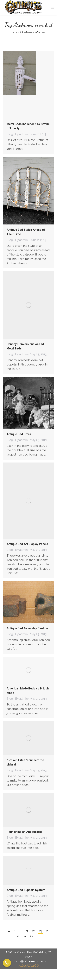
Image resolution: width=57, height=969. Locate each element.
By (21, 134)
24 (48, 931)
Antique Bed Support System (26, 890)
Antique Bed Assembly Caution (27, 628)
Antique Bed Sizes (19, 434)
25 (18, 935)
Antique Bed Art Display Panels (27, 544)
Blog (10, 134)
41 (31, 935)
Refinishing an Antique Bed (25, 832)
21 (26, 931)
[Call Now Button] (7, 963)
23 (40, 931)
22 (33, 931)
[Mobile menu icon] (52, 7)
